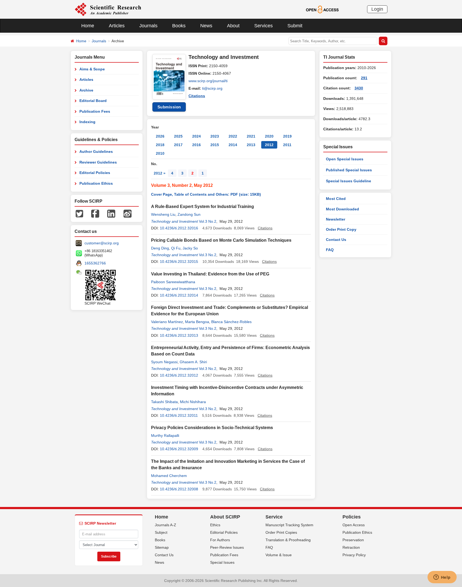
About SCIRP (225, 517)
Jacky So (190, 248)
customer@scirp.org (101, 243)
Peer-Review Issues (227, 547)
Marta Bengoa (197, 322)
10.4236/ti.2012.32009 (179, 449)
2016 (196, 145)
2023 (214, 136)
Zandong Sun (189, 214)
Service (274, 517)
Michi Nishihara (193, 402)
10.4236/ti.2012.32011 (179, 415)
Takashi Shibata (164, 402)
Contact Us (336, 239)
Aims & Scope (92, 69)
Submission (169, 107)
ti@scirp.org (212, 88)
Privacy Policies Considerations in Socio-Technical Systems (212, 427)
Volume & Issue (278, 555)
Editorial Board (93, 101)
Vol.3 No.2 (207, 221)
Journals (148, 25)
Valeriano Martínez (167, 322)
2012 (269, 145)
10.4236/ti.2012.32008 (179, 489)
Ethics (215, 525)
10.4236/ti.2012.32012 (179, 375)
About (233, 25)
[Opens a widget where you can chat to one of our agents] (442, 577)
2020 (269, 136)
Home (87, 25)
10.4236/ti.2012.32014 (179, 295)
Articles (117, 25)
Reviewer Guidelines (98, 162)
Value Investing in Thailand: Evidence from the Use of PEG (210, 274)
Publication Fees (94, 111)
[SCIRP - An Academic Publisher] (108, 9)
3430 (359, 88)
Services (263, 25)
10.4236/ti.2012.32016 (179, 228)
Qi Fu (175, 248)
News (206, 25)
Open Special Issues (344, 159)
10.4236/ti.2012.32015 (179, 261)
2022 (233, 136)
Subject (161, 532)
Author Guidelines (96, 151)
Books (179, 25)
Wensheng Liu (163, 214)
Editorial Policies (94, 173)
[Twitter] (79, 213)
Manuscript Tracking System (289, 525)
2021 (251, 136)
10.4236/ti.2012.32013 (179, 335)
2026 (160, 136)
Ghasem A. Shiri (193, 362)
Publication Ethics (96, 183)
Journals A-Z (165, 525)
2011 (287, 145)
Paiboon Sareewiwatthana (173, 282)
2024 (196, 136)
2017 (178, 145)
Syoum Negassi (164, 362)
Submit (294, 25)
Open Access (353, 525)
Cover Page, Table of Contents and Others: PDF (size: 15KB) (206, 194)
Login (377, 9)
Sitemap (162, 547)
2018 (160, 145)
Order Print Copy (341, 229)
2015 (214, 145)
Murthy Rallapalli (165, 435)
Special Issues (222, 562)
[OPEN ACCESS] (322, 9)
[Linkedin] (111, 213)
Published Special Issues (349, 170)
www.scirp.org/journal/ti (208, 81)
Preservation (353, 540)
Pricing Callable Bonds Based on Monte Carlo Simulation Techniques (221, 240)
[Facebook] (95, 213)
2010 (160, 153)
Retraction (351, 547)
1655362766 (95, 263)
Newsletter (335, 219)
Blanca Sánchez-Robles (231, 322)
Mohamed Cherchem (169, 476)
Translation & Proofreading (288, 540)
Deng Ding (160, 248)
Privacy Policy (354, 555)
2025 (178, 136)
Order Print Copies (281, 532)
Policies (351, 517)
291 (364, 78)
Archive (86, 90)
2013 (251, 145)
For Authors (220, 540)
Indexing (87, 122)
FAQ (330, 250)
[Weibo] (128, 213)
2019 (287, 136)
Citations (196, 96)
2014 (233, 145)
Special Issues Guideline (348, 181)
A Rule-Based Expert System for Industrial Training (202, 206)
